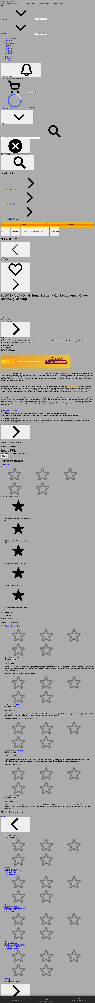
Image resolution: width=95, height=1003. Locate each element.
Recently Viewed (10, 38)
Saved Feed (8, 48)
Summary (7, 37)
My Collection (8, 57)
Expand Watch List (41, 19)
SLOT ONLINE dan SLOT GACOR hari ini (60, 401)
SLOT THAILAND (43, 3)
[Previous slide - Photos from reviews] (15, 824)
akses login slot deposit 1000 (34, 373)
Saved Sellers (9, 52)
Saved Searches (9, 50)
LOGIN (24, 224)
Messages (7, 58)
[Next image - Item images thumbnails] (15, 284)
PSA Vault (7, 60)
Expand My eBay (40, 33)
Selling (6, 47)
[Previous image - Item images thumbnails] (15, 249)
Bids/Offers (8, 40)
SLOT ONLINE (32, 3)
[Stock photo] (5, 231)
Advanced (38, 169)
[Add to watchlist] (15, 269)
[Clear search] (15, 146)
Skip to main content (7, 1)
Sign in (8, 3)
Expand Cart (33, 92)
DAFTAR (71, 224)
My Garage (8, 53)
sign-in (8, 78)
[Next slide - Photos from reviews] (15, 991)
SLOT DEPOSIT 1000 (56, 3)
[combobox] (20, 138)
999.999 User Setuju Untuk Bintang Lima (30, 361)
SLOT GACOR (22, 3)
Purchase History (10, 43)
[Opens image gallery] (1, 261)
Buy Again (7, 45)
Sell (2, 5)
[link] (15, 329)
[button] (17, 162)
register (14, 3)
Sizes (6, 55)
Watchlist (7, 42)
